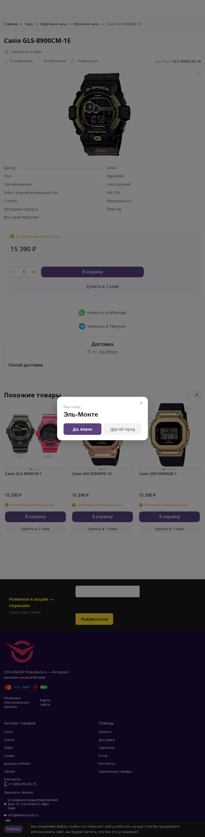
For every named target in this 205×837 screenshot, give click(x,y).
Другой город (122, 429)
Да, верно (82, 429)
